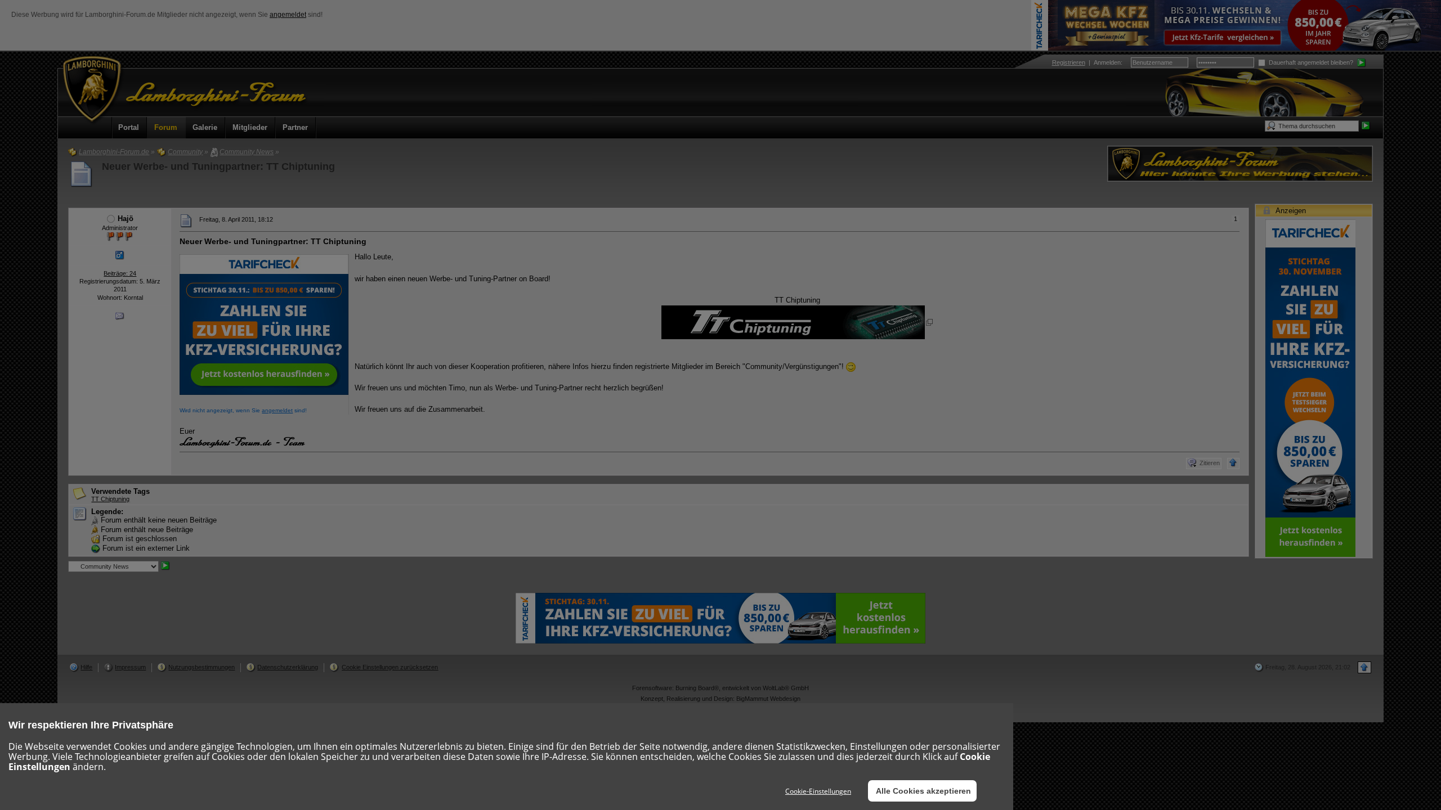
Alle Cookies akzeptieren (923, 790)
